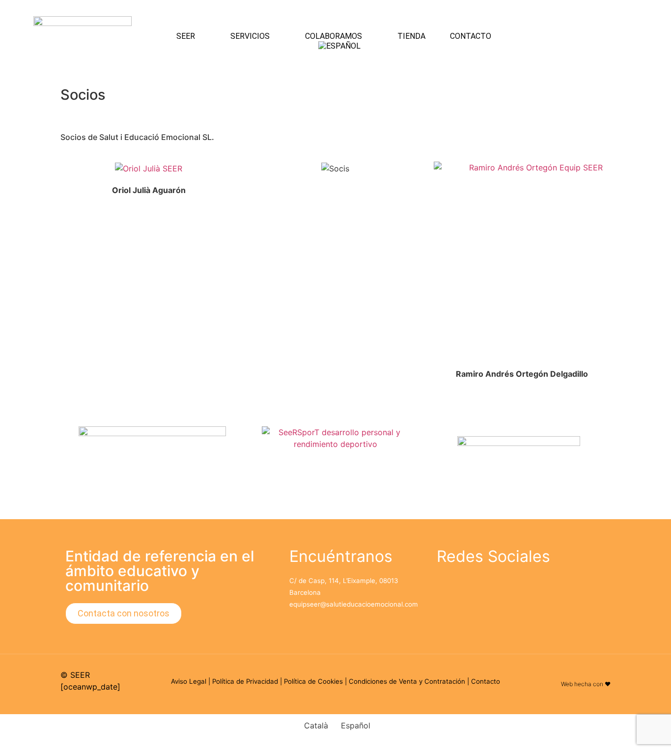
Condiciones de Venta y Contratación (407, 681)
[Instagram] (625, 40)
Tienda (411, 36)
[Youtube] (588, 40)
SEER (185, 36)
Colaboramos (333, 36)
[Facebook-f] (449, 586)
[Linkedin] (588, 12)
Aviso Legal (188, 681)
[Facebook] (625, 67)
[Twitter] (480, 586)
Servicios (250, 36)
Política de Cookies (313, 681)
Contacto (470, 36)
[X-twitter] (625, 12)
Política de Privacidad (245, 681)
